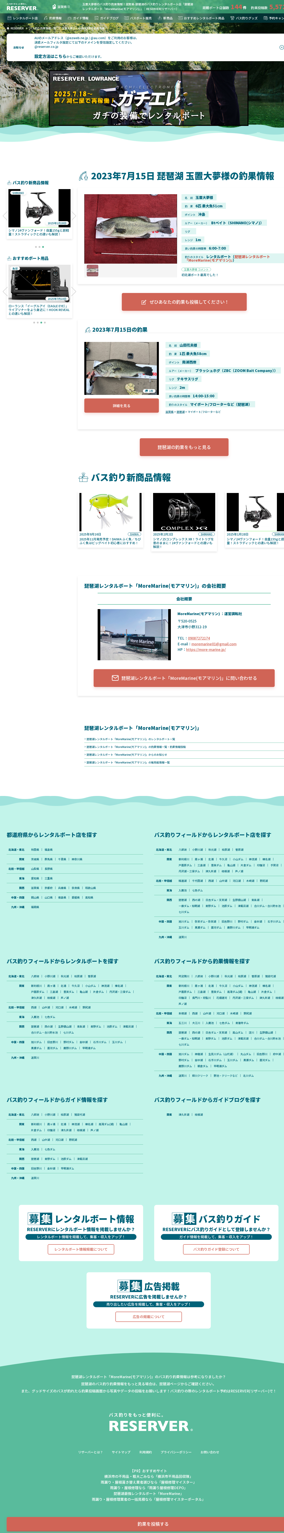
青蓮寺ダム (242, 1023)
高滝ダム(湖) (234, 991)
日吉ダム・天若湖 (216, 900)
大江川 (196, 1023)
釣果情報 (55, 18)
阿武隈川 (184, 976)
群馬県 (49, 859)
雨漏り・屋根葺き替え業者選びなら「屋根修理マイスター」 (149, 1482)
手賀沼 (274, 865)
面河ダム (216, 927)
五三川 (183, 1023)
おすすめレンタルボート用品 (204, 18)
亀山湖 (231, 865)
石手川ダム (274, 921)
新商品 (168, 18)
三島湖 (201, 865)
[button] (5, 216)
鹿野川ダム (234, 927)
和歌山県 (90, 888)
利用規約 (145, 1452)
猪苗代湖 (270, 976)
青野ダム (210, 906)
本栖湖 (183, 1013)
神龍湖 (199, 1054)
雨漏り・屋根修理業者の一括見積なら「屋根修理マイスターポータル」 (148, 1499)
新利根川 (184, 859)
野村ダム (243, 921)
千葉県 (62, 859)
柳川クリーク (200, 1075)
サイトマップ (121, 1452)
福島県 (49, 849)
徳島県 (62, 897)
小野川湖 (197, 849)
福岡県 (35, 907)
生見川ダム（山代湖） (221, 1054)
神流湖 (253, 859)
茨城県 (35, 859)
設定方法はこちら (50, 56)
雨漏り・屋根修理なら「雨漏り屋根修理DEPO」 (148, 1487)
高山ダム (238, 1032)
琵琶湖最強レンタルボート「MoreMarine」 (149, 1493)
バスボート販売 (141, 18)
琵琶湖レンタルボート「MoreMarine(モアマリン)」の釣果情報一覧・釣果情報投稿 (136, 747)
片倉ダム (246, 865)
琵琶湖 (181, 412)
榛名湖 (266, 859)
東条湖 (255, 900)
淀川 (251, 1032)
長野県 (49, 868)
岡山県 (35, 897)
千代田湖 (197, 880)
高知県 (89, 897)
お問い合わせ (210, 1452)
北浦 (211, 859)
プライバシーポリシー (176, 1452)
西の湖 (196, 900)
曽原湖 (239, 849)
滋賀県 (62, 6)
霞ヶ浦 (199, 859)
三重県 (49, 878)
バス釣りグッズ (247, 18)
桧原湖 (226, 849)
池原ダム (227, 906)
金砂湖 (258, 921)
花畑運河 (221, 997)
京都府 (49, 888)
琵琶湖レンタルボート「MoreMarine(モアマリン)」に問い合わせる (189, 678)
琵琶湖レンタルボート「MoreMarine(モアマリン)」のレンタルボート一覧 (131, 739)
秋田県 (35, 849)
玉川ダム (184, 927)
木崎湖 (250, 880)
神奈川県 (77, 859)
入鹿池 (183, 890)
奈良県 (76, 888)
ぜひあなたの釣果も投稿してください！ (189, 302)
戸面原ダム (185, 865)
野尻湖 (264, 880)
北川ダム (248, 1075)
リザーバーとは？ (90, 1452)
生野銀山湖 (239, 900)
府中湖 (277, 1054)
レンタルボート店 (25, 18)
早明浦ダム (252, 927)
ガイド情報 (81, 18)
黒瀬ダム (200, 927)
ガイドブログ (109, 18)
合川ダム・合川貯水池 (267, 906)
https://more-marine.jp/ (206, 649)
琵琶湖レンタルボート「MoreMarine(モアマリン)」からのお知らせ (127, 754)
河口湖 (237, 880)
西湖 (211, 880)
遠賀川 (183, 937)
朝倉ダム (202, 1066)
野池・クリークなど (226, 1075)
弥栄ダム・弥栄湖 (205, 921)
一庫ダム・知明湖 (189, 906)
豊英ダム (216, 865)
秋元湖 (212, 849)
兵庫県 (62, 888)
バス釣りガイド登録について (216, 1249)
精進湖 (183, 880)
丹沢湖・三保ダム (189, 871)
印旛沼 (261, 865)
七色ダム (197, 890)
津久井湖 (210, 871)
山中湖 (223, 880)
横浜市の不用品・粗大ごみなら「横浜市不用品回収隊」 (148, 1476)
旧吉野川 (227, 921)
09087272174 (199, 638)
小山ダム (238, 859)
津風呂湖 (243, 906)
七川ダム (184, 912)
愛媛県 (76, 897)
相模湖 (226, 871)
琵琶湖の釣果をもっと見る (184, 447)
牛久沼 (223, 859)
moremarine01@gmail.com (214, 643)
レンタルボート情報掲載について (81, 1249)
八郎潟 (183, 849)
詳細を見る (121, 405)
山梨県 (35, 868)
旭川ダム (184, 921)
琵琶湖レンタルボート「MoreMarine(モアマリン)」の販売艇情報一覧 (128, 762)
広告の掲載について (149, 1316)
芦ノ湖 (239, 871)
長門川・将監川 (201, 997)
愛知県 (35, 878)
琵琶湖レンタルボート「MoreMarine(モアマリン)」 (227, 258)
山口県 (49, 897)
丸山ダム (246, 1054)
